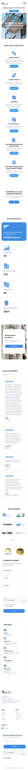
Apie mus (18, 712)
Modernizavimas (19, 715)
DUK (14, 202)
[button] (24, 3)
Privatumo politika (7, 757)
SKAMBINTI (14, 11)
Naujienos (4, 712)
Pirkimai (17, 719)
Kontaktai (4, 715)
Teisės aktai (18, 717)
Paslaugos (4, 719)
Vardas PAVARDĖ (6, 570)
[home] (5, 3)
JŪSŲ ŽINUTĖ (6, 585)
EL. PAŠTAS (5, 577)
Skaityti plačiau (14, 66)
